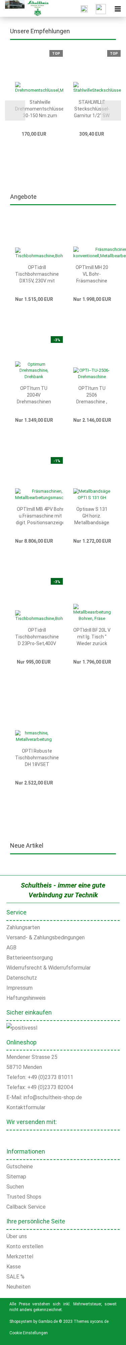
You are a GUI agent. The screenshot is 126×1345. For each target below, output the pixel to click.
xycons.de (99, 1321)
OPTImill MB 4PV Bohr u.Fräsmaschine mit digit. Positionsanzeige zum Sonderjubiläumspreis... (40, 516)
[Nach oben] (113, 1335)
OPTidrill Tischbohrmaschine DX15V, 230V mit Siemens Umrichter (37, 274)
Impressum (19, 988)
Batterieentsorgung (29, 957)
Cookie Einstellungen (28, 1333)
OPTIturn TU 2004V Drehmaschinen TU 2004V (34, 395)
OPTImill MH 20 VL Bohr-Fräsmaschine (92, 274)
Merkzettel (19, 1256)
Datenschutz (21, 978)
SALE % (15, 1276)
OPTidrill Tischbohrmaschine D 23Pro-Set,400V (37, 636)
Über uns (16, 1236)
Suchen (15, 1186)
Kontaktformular (25, 1107)
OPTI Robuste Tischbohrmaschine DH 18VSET (37, 757)
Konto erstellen (24, 1246)
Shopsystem (20, 1321)
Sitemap (16, 1176)
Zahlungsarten (23, 927)
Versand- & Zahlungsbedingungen (45, 937)
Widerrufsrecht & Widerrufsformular (48, 968)
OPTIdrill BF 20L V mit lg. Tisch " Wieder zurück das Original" (92, 637)
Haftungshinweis (26, 998)
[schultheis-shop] (24, 8)
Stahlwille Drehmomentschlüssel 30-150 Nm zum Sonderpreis (40, 109)
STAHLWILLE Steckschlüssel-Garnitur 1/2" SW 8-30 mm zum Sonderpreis (92, 109)
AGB (11, 947)
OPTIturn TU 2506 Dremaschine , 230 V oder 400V (91, 395)
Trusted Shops (23, 1197)
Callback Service (26, 1207)
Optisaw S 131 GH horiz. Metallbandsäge (91, 515)
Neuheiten (18, 1287)
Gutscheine (19, 1166)
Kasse (13, 1266)
